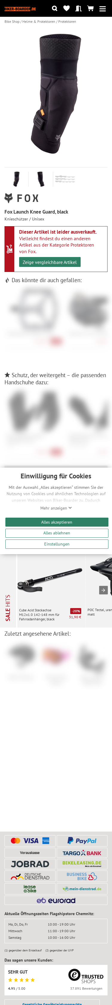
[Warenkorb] (91, 8)
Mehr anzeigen (54, 508)
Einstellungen (57, 544)
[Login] (78, 8)
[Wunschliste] (66, 8)
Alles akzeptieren (56, 522)
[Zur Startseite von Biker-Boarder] (20, 8)
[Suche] (54, 8)
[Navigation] (103, 8)
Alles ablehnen (56, 533)
